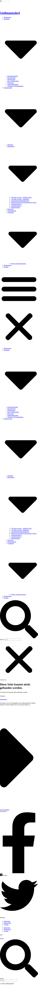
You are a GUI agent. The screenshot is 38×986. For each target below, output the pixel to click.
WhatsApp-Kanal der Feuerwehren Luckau (23, 202)
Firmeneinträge (11, 211)
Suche (2, 639)
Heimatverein (11, 79)
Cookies (6, 924)
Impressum (7, 921)
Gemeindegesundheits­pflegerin (20, 201)
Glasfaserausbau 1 (16, 206)
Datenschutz (7, 923)
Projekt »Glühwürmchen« (18, 263)
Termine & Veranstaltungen (15, 86)
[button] (19, 307)
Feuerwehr (10, 83)
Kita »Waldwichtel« (13, 81)
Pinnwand (10, 209)
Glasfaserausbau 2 (16, 204)
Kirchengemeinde (12, 76)
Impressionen (7, 265)
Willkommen (7, 17)
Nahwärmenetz (15, 207)
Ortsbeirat (10, 145)
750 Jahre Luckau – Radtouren (20, 199)
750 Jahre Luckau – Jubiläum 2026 (21, 197)
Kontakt (6, 267)
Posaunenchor (11, 78)
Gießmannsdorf (10, 13)
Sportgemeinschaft (12, 84)
